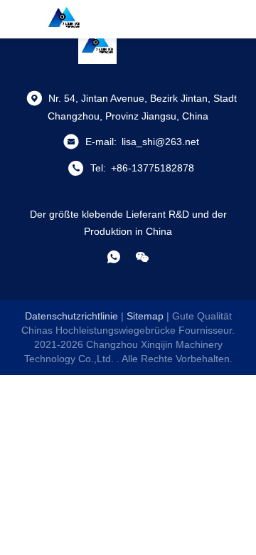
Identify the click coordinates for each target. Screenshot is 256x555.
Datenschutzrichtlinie (71, 316)
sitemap (145, 316)
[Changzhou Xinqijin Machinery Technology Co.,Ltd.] (64, 19)
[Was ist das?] (114, 256)
